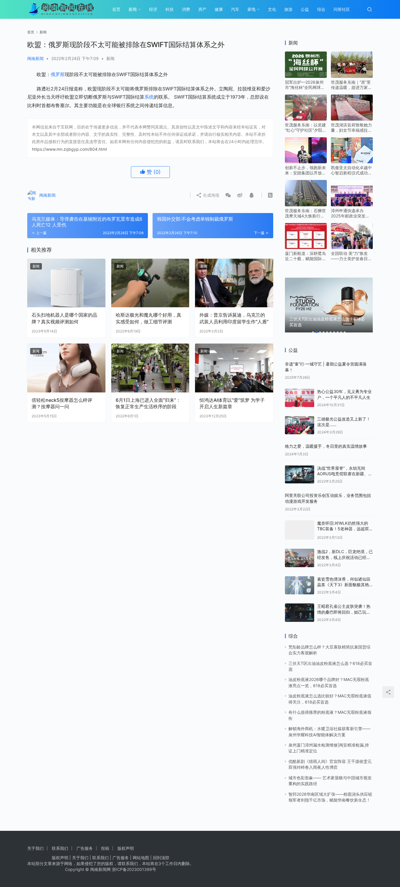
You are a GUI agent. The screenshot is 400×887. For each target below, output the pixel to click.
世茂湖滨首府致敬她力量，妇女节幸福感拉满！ (351, 127)
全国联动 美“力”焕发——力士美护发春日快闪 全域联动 (351, 256)
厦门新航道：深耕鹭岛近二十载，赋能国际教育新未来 (305, 256)
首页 (116, 9)
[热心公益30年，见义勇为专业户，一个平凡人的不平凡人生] (299, 398)
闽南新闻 (35, 58)
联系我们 (60, 848)
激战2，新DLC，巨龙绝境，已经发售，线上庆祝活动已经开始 (345, 557)
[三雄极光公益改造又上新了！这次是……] (299, 425)
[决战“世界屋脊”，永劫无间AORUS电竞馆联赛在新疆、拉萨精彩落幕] (299, 474)
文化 (272, 9)
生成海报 (210, 195)
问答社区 (342, 9)
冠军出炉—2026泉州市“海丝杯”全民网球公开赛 (305, 85)
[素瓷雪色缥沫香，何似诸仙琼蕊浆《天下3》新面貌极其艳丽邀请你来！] (299, 585)
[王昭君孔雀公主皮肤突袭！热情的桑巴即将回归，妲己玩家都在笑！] (299, 612)
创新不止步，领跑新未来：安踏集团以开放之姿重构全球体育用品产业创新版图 (305, 170)
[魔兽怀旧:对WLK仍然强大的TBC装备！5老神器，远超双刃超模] (299, 530)
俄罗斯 (58, 74)
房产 (202, 9)
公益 (305, 9)
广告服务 (84, 848)
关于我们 (35, 848)
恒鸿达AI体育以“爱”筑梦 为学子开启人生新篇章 (232, 403)
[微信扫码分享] (228, 195)
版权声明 (125, 848)
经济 (153, 9)
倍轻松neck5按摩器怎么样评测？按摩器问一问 (62, 403)
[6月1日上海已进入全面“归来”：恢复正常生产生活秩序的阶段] (150, 368)
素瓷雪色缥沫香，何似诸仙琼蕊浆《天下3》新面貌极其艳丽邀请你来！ (343, 585)
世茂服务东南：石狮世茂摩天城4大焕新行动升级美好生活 (305, 213)
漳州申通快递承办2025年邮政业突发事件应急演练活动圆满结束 (351, 213)
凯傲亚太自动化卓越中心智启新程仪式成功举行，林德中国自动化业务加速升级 (351, 170)
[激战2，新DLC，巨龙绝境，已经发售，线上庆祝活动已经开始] (299, 558)
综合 (321, 9)
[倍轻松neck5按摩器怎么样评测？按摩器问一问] (66, 368)
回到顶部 (161, 857)
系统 (149, 97)
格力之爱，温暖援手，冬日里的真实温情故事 (326, 446)
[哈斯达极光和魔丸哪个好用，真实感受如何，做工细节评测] (150, 283)
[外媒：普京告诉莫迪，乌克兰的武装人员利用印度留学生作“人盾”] (234, 283)
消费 (186, 9)
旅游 (288, 9)
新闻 (133, 9)
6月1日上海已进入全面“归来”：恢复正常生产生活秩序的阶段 (148, 403)
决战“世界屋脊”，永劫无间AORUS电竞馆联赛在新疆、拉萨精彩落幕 (344, 474)
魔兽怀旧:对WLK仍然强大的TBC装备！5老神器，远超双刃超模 (343, 529)
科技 (169, 9)
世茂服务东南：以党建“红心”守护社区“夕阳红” (305, 127)
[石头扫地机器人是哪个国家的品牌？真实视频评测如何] (66, 283)
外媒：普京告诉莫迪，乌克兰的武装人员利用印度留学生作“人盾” (234, 318)
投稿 (105, 848)
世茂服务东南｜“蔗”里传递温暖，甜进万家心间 (351, 85)
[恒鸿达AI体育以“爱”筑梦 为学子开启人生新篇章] (234, 368)
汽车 (235, 9)
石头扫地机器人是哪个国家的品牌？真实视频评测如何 (64, 318)
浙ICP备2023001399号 (134, 869)
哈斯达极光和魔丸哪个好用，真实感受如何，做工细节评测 (148, 318)
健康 (219, 9)
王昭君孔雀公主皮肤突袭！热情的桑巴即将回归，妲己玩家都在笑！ (343, 612)
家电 (251, 9)
